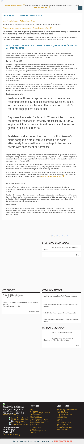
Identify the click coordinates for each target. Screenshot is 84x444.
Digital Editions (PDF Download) (40, 413)
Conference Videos (35, 414)
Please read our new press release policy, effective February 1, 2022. (26, 28)
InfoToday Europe (62, 417)
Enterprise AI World (62, 413)
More (77, 255)
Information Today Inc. (9, 415)
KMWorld (59, 419)
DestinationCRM (61, 411)
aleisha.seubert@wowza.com (51, 176)
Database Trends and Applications (67, 409)
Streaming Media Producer (64, 427)
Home (31, 409)
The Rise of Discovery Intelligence (62, 333)
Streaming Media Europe (64, 426)
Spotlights (33, 429)
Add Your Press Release (28, 21)
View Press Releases (10, 21)
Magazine (34, 411)
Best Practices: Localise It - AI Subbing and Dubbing (61, 248)
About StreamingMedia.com (38, 431)
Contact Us (33, 432)
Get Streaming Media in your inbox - (42, 441)
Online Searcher (61, 421)
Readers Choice (34, 424)
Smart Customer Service (64, 422)
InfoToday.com (61, 416)
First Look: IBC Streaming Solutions (13, 295)
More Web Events (34, 312)
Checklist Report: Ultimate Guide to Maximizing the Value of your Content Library (58, 339)
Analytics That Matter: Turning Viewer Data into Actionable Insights (20, 303)
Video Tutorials (34, 416)
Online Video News (35, 427)
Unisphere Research (63, 429)
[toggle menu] (80, 8)
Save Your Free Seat (40, 7)
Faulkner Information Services (65, 414)
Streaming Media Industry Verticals (40, 421)
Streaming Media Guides (37, 422)
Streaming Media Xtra (36, 417)
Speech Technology (62, 424)
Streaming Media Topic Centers (39, 419)
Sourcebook (33, 426)
